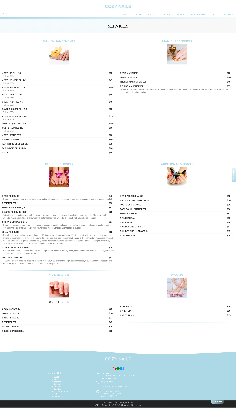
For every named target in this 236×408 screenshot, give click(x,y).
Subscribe (228, 14)
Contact (166, 14)
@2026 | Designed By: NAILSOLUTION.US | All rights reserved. (118, 405)
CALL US (217, 401)
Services (138, 14)
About (125, 14)
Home (56, 377)
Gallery (152, 14)
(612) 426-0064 (107, 382)
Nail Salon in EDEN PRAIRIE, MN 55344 (118, 403)
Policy (215, 14)
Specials (180, 14)
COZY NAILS (118, 6)
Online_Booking (197, 14)
